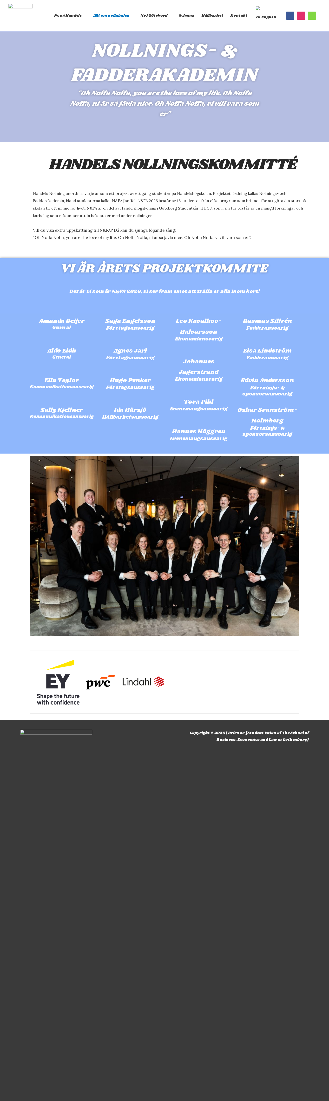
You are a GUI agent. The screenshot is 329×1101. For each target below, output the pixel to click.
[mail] (312, 16)
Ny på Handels (68, 15)
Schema (186, 15)
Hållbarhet (212, 15)
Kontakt (238, 15)
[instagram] (301, 16)
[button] (32, 682)
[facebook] (290, 16)
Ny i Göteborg (154, 15)
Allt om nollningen (111, 15)
